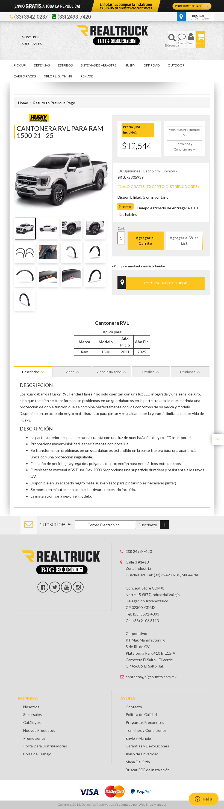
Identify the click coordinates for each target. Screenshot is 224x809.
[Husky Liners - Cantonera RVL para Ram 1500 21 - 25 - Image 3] (71, 228)
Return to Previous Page (54, 102)
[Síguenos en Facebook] (42, 587)
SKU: (121, 177)
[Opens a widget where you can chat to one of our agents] (203, 799)
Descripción (31, 372)
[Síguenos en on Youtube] (66, 587)
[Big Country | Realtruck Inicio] (112, 24)
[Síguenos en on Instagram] (78, 587)
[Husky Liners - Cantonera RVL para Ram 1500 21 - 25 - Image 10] (48, 275)
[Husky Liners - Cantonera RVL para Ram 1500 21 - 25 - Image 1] (25, 228)
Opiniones (187, 372)
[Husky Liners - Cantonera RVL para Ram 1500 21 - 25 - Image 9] (25, 275)
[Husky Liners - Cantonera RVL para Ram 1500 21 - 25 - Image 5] (25, 252)
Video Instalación (109, 372)
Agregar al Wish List (184, 240)
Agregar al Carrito (145, 240)
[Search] (172, 40)
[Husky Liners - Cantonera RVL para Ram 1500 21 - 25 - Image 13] (25, 299)
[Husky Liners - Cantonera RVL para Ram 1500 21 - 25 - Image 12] (95, 275)
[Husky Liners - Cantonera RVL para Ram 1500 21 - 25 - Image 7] (71, 252)
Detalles (148, 372)
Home (23, 102)
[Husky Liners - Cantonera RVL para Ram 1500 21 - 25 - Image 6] (48, 252)
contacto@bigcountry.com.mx (151, 676)
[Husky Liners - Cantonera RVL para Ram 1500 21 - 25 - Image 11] (71, 275)
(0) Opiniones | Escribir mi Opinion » (147, 171)
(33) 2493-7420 (139, 551)
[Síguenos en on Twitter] (54, 587)
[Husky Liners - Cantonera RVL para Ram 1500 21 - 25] (38, 117)
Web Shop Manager (152, 804)
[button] (172, 40)
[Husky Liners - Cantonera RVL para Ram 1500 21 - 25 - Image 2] (48, 228)
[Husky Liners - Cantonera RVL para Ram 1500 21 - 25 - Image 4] (95, 228)
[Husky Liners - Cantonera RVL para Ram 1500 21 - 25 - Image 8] (95, 252)
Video (70, 372)
